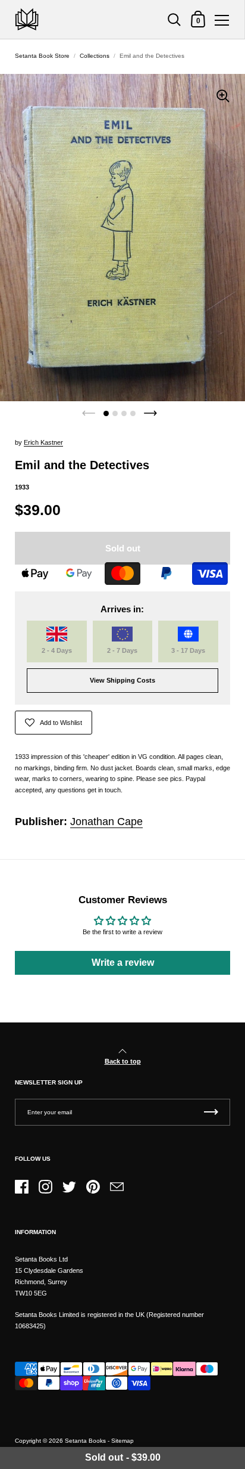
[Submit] (211, 1112)
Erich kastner (43, 442)
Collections (94, 55)
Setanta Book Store (42, 55)
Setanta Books (85, 1440)
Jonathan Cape (106, 822)
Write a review (123, 962)
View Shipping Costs (122, 680)
